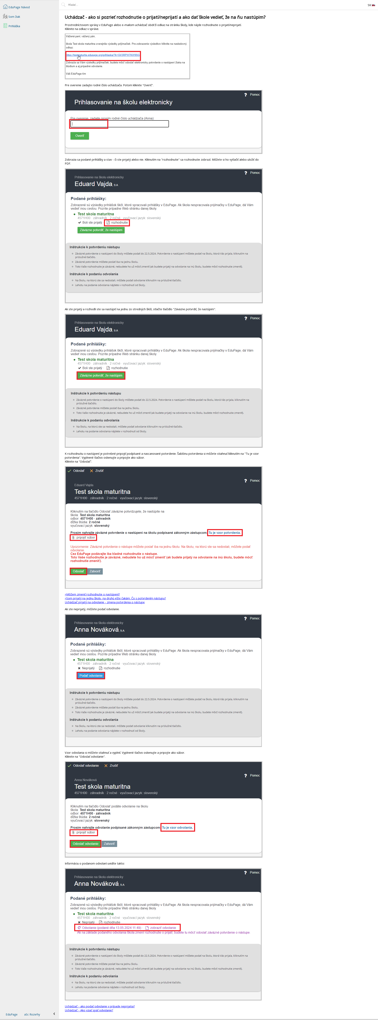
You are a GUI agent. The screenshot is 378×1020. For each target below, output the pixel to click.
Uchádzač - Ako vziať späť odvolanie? (89, 1010)
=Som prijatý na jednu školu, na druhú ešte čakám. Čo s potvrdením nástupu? (115, 598)
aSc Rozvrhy (32, 1014)
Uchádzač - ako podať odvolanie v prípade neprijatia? (100, 1006)
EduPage (12, 1014)
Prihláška (14, 26)
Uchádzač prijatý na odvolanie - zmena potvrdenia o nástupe (105, 602)
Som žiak (14, 17)
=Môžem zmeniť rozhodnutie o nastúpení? (92, 594)
